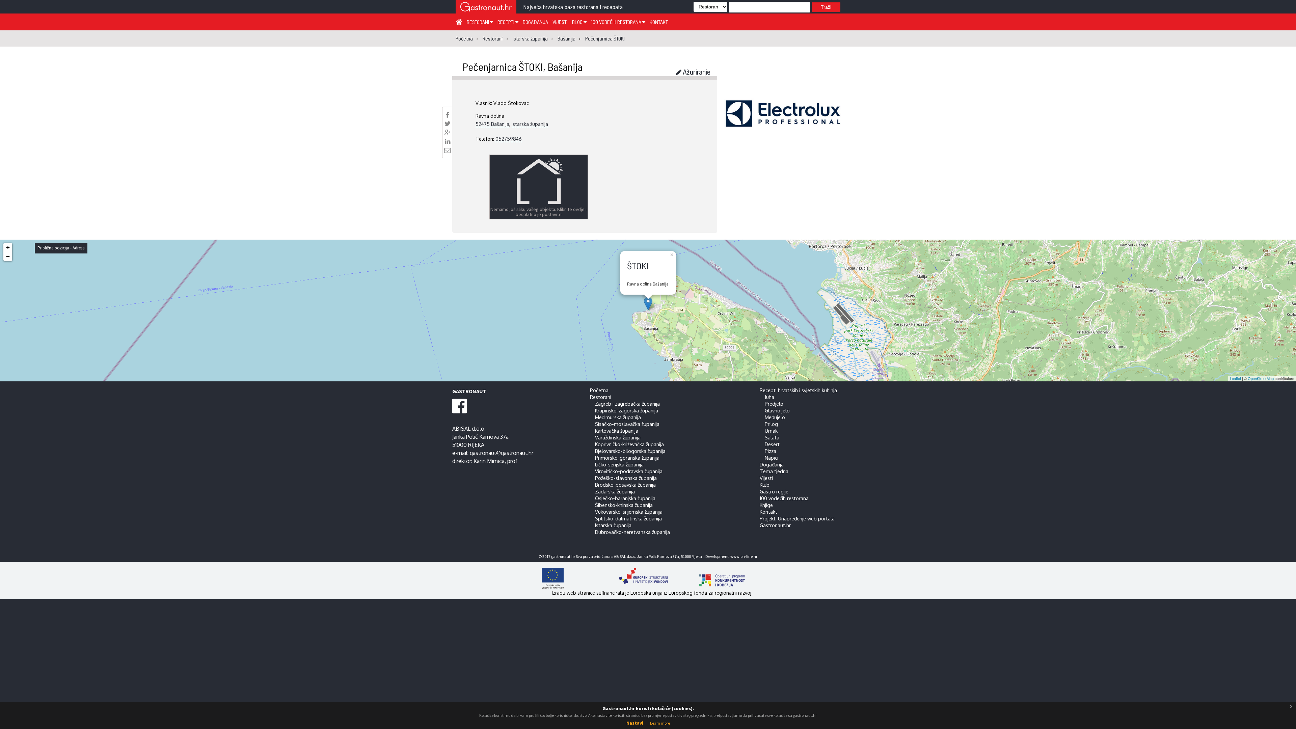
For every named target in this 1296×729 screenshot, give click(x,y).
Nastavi (634, 723)
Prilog (771, 424)
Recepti (506, 22)
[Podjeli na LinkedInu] (447, 141)
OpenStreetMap (1261, 378)
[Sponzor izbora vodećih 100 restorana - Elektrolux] (783, 123)
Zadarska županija (615, 491)
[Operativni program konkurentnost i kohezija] (710, 578)
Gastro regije (774, 491)
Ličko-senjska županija (619, 464)
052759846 (508, 139)
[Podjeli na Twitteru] (447, 123)
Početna (599, 390)
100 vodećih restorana (616, 22)
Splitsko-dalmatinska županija (628, 518)
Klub (765, 485)
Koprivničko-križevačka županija (629, 444)
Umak (771, 431)
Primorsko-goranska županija (627, 458)
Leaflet (1235, 378)
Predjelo (774, 404)
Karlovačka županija (616, 431)
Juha (769, 397)
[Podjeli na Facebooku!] (447, 115)
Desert (772, 444)
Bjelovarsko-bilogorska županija (630, 451)
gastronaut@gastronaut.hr (501, 453)
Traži (826, 7)
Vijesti (560, 22)
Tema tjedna (774, 471)
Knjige (766, 505)
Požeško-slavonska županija (626, 478)
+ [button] (8, 247)
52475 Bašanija (492, 124)
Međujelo (775, 417)
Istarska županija (530, 124)
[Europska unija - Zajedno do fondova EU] (574, 578)
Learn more (660, 723)
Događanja (535, 22)
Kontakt (659, 22)
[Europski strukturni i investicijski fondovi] (641, 578)
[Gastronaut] (486, 7)
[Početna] (459, 21)
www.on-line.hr (743, 556)
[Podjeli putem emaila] (447, 150)
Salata (772, 437)
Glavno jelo (777, 410)
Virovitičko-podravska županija (629, 471)
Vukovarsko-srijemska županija (629, 512)
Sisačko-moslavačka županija (627, 424)
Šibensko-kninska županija (624, 505)
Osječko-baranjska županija (625, 498)
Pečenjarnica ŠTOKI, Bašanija (522, 66)
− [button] (8, 256)
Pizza (770, 451)
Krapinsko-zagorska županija (626, 410)
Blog (578, 22)
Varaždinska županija (618, 437)
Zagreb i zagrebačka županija (627, 404)
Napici (771, 458)
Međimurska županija (618, 417)
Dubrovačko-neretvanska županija (632, 532)
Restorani (478, 22)
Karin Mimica (489, 461)
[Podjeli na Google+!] (447, 133)
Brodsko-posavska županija (625, 485)
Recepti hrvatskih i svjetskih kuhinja (798, 390)
